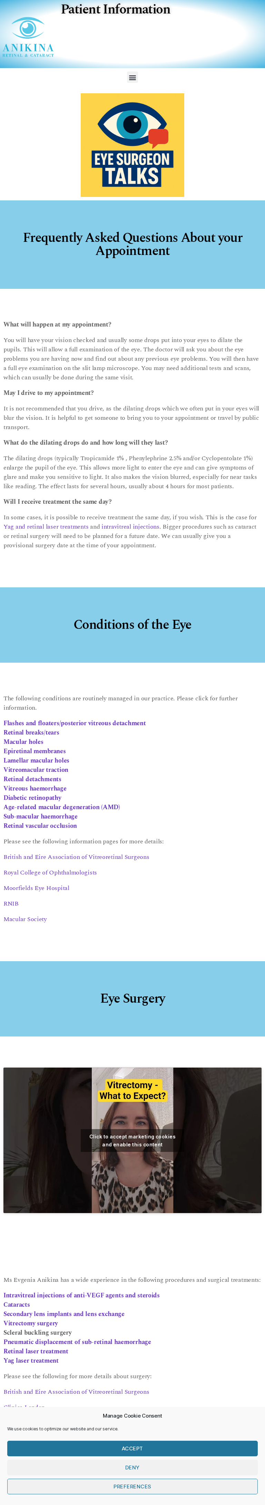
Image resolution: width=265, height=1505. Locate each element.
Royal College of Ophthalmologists (50, 872)
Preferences (132, 1486)
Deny (132, 1467)
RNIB (11, 903)
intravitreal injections (130, 526)
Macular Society (25, 919)
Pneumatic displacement (77, 1342)
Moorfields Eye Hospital (36, 888)
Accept (132, 1448)
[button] (132, 77)
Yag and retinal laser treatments (45, 526)
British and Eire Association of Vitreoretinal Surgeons (76, 857)
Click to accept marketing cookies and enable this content (132, 1140)
